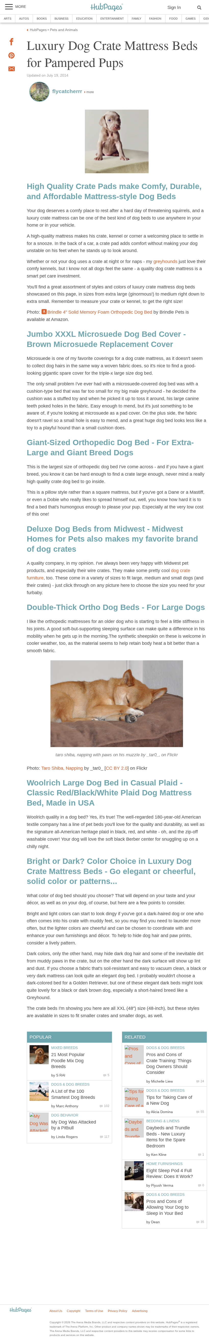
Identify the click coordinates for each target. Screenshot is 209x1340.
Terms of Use (94, 1311)
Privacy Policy (117, 1311)
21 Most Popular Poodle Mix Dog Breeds (68, 1060)
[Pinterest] (11, 56)
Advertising (140, 1311)
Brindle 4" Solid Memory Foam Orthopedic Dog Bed (99, 312)
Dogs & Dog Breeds (165, 1048)
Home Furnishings (164, 1164)
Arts (7, 18)
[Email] (11, 70)
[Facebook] (11, 43)
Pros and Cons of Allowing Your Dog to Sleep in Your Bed (167, 1207)
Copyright (73, 1311)
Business (61, 18)
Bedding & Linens (162, 1121)
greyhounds (165, 261)
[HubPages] (106, 7)
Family (136, 18)
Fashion (155, 18)
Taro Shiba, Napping (62, 768)
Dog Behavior (64, 1115)
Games (190, 18)
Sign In (174, 7)
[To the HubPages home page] (20, 1310)
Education (84, 18)
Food (173, 18)
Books (42, 18)
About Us (55, 1311)
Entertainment (112, 18)
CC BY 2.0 (116, 768)
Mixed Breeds (64, 1048)
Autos (24, 18)
